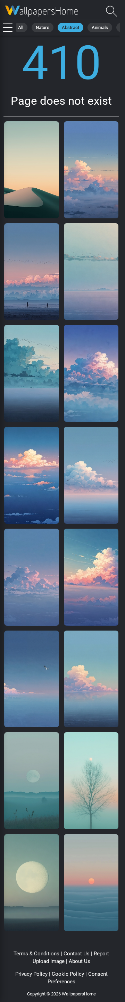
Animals (100, 27)
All (20, 27)
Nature (42, 27)
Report (101, 954)
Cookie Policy (68, 974)
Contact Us (77, 954)
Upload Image (49, 961)
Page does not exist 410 (41, 11)
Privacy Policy (31, 974)
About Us (79, 961)
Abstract (70, 27)
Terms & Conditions (36, 954)
